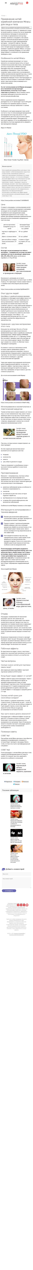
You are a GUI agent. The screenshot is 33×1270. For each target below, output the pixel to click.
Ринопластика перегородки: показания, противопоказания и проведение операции (17, 269)
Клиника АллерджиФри (19, 933)
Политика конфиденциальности (16, 934)
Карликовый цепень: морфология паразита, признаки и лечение (17, 769)
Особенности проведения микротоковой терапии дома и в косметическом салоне (16, 434)
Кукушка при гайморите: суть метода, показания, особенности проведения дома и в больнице (16, 823)
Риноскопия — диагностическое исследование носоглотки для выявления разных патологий (15, 858)
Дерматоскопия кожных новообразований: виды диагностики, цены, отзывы (17, 604)
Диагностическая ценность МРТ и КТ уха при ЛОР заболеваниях (16, 841)
